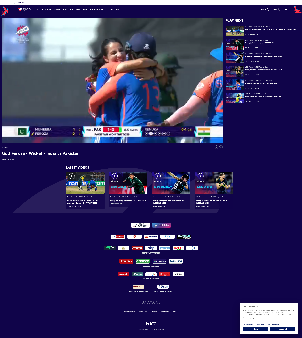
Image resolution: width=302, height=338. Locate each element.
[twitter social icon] (158, 302)
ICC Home (21, 2)
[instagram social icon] (153, 302)
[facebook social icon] (144, 302)
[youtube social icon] (149, 302)
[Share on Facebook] (216, 147)
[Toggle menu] (286, 9)
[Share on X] (221, 147)
